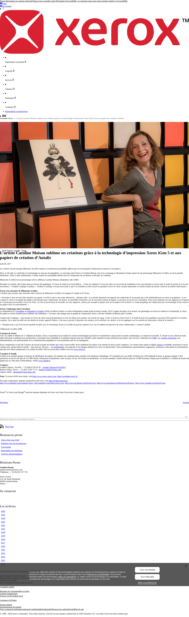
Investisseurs (25, 609)
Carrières (16, 609)
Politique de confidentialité (98, 574)
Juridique (45, 609)
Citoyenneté (6, 447)
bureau (160, 345)
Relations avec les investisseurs (13, 443)
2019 (3, 536)
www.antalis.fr (44, 361)
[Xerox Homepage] (94, 53)
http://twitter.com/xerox (58, 381)
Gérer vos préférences (147, 582)
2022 (3, 525)
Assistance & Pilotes (8, 600)
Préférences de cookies (58, 609)
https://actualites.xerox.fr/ (67, 376)
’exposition (19, 311)
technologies (59, 347)
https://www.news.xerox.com (44, 376)
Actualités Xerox (6, 118)
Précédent (4, 402)
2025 (3, 515)
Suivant (186, 402)
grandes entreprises (169, 338)
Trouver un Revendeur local (11, 596)
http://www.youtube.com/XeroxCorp (150, 383)
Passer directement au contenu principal (16, 1)
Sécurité (71, 609)
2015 (3, 550)
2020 (3, 532)
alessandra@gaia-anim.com (24, 372)
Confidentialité (36, 609)
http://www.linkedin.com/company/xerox (16, 383)
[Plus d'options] (94, 8)
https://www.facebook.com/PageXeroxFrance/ (115, 383)
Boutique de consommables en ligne (14, 591)
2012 (3, 560)
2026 (3, 511)
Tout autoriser (147, 570)
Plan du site (79, 609)
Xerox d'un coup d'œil (10, 440)
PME (154, 338)
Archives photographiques (11, 454)
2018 (3, 539)
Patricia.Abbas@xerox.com (50, 370)
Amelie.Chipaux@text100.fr (54, 367)
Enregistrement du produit (10, 607)
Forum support (6, 605)
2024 (3, 518)
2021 (3, 529)
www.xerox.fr (79, 349)
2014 (3, 553)
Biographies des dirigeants (11, 450)
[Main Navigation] (94, 116)
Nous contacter (6, 609)
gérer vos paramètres (67, 577)
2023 (3, 522)
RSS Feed (9, 427)
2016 (3, 546)
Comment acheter (7, 587)
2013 (3, 557)
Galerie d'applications (8, 594)
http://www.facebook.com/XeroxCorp (80, 383)
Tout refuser (147, 577)
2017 (3, 543)
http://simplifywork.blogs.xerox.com (49, 383)
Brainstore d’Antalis (35, 311)
